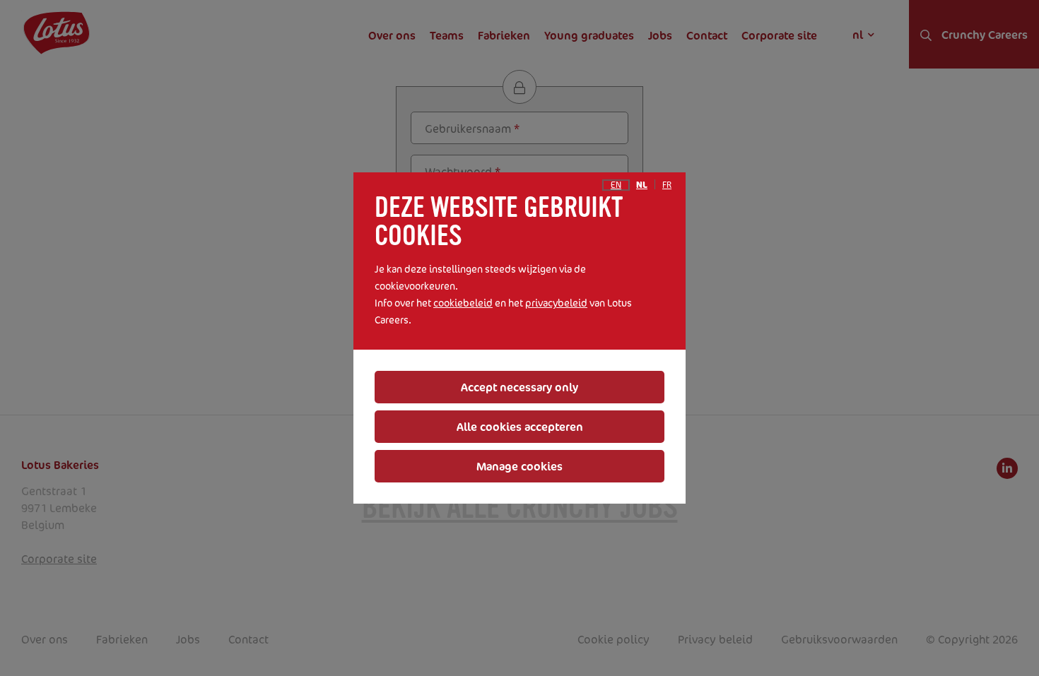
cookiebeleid (463, 302)
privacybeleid (556, 302)
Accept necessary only (519, 387)
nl (641, 185)
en (616, 185)
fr (666, 185)
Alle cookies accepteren (520, 426)
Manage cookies (519, 466)
